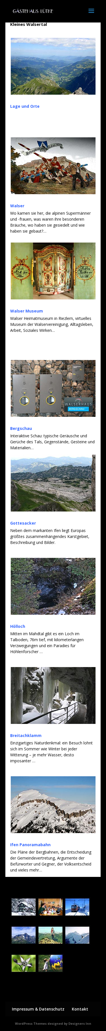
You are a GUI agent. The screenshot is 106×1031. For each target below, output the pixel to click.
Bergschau (21, 428)
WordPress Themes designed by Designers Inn (53, 1023)
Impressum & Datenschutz (38, 1009)
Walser (17, 205)
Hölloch (17, 626)
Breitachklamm (26, 735)
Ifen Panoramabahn (30, 844)
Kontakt (80, 1009)
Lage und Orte (25, 106)
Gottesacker (23, 523)
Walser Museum (26, 311)
